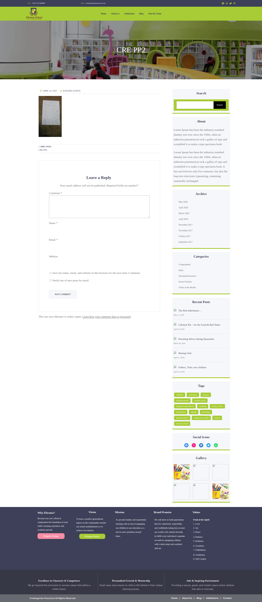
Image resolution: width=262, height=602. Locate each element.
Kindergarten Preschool (42, 598)
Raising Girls (185, 353)
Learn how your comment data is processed (106, 316)
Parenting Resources (187, 276)
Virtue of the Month (187, 287)
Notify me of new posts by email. (70, 280)
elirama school (182, 400)
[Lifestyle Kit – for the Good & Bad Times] (175, 325)
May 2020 (183, 202)
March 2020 (184, 213)
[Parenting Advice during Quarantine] (175, 339)
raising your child (201, 418)
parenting (206, 412)
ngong (193, 412)
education (193, 395)
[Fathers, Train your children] (175, 367)
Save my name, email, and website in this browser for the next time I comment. (96, 273)
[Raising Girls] (175, 353)
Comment (55, 193)
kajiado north (200, 400)
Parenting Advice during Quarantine (196, 339)
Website (53, 256)
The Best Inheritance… (190, 310)
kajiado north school (185, 406)
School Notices (185, 282)
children (179, 395)
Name (53, 223)
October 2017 (184, 236)
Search (220, 105)
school (217, 418)
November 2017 (186, 230)
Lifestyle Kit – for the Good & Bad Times (199, 324)
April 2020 (183, 207)
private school (182, 418)
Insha (181, 270)
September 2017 (186, 242)
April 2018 (183, 219)
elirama (206, 395)
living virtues (217, 406)
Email (53, 239)
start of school (182, 423)
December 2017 (185, 225)
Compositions (184, 264)
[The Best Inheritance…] (175, 311)
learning (202, 406)
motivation (180, 412)
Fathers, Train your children (192, 367)
